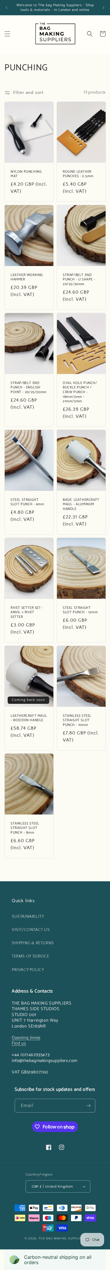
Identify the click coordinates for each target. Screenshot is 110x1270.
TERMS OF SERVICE (30, 956)
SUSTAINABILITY (28, 916)
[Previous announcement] (6, 7)
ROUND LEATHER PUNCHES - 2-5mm (78, 174)
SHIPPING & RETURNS (33, 943)
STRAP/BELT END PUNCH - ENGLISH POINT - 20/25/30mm (29, 387)
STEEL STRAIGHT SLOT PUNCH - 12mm (80, 610)
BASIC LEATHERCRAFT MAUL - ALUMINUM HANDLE (81, 504)
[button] (7, 33)
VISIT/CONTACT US (31, 929)
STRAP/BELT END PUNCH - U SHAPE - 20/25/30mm (79, 280)
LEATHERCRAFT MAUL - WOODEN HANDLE (29, 718)
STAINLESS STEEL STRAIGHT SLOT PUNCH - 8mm (25, 828)
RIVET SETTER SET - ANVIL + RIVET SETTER (27, 612)
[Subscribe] (88, 1106)
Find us (19, 1043)
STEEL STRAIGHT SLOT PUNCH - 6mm (27, 502)
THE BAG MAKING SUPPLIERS (61, 1238)
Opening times (26, 1037)
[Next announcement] (103, 7)
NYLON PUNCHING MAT (26, 174)
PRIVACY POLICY (28, 970)
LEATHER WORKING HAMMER (27, 277)
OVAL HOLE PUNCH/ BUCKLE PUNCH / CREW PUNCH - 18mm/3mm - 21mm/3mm (80, 391)
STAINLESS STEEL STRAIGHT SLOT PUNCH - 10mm (77, 720)
